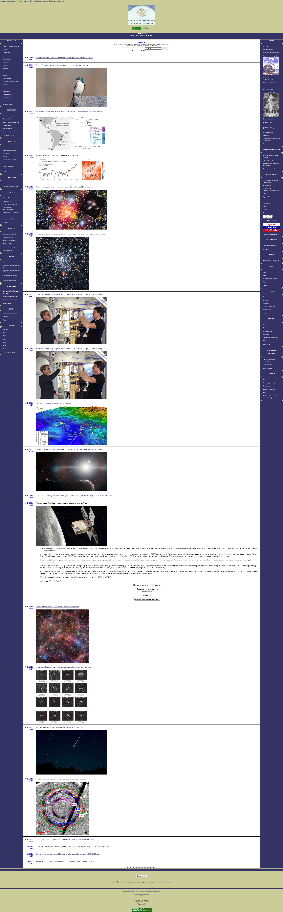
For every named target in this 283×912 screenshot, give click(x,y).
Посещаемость (267, 331)
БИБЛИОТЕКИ (271, 240)
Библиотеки (266, 344)
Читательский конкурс (10, 300)
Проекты (265, 328)
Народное (266, 282)
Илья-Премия (7, 303)
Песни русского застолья (270, 278)
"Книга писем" (7, 125)
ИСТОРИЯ (11, 192)
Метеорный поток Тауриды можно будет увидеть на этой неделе (60, 727)
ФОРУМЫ (11, 228)
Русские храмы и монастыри (8, 167)
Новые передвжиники (9, 150)
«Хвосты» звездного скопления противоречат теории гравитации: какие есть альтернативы (70, 234)
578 (149, 867)
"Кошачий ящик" (8, 128)
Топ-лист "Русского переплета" (269, 360)
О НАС (271, 291)
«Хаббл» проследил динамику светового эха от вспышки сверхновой (62, 779)
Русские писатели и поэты (271, 337)
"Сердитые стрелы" (9, 135)
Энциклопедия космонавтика (267, 123)
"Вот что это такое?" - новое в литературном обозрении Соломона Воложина (65, 839)
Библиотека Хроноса (269, 245)
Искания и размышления (10, 81)
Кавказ (5, 65)
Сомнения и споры (8, 88)
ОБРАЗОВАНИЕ (271, 174)
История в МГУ (7, 201)
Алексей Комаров (144, 901)
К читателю (6, 52)
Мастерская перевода (9, 280)
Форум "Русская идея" (9, 240)
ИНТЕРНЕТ (272, 354)
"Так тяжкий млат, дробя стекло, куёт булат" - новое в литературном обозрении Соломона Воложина (74, 496)
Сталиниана (6, 222)
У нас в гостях (7, 94)
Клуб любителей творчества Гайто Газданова (11, 271)
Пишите (26, 1)
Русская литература (269, 213)
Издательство (7, 97)
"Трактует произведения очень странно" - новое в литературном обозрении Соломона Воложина (72, 847)
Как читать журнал (269, 306)
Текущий (5, 329)
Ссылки (146, 891)
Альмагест (6, 216)
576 (143, 867)
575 (140, 867)
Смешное (266, 285)
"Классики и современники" (11, 116)
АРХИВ (11, 325)
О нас (19, 1)
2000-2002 (271, 92)
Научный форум (8, 237)
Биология (266, 193)
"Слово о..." (6, 119)
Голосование (43, 1)
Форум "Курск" (7, 243)
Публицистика (7, 59)
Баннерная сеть (267, 364)
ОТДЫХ (271, 266)
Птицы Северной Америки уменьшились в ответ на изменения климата (63, 65)
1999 (4, 345)
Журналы (266, 334)
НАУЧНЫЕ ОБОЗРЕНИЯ (271, 149)
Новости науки (267, 386)
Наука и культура (268, 89)
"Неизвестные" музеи (9, 159)
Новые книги (7, 91)
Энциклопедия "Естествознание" (268, 128)
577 (146, 867)
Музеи (265, 272)
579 (152, 867)
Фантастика (6, 316)
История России (8, 198)
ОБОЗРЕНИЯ (11, 110)
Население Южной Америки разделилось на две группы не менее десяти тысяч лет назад (69, 111)
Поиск (265, 325)
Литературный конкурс (10, 296)
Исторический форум (9, 247)
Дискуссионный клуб (9, 234)
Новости (33, 1)
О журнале (266, 303)
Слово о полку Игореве (10, 204)
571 (128, 867)
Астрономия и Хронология (11, 212)
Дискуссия (61, 1)
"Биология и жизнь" (269, 169)
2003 (4, 332)
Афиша (5, 49)
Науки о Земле (267, 197)
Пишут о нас (267, 309)
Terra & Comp (55, 581)
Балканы (5, 68)
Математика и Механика (270, 200)
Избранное (266, 341)
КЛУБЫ (11, 256)
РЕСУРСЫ (271, 319)
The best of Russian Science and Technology (271, 397)
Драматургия (7, 78)
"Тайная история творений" (11, 122)
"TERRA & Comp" (268, 160)
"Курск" (5, 62)
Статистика (151, 891)
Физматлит (266, 135)
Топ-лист (52, 1)
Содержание (11, 1)
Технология (266, 203)
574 (137, 867)
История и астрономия (270, 83)
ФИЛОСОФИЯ (11, 177)
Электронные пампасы (10, 313)
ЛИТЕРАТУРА (11, 40)
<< (125, 867)
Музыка (5, 156)
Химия (265, 209)
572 (131, 867)
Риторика (5, 163)
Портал (3, 1)
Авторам (265, 300)
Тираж (265, 313)
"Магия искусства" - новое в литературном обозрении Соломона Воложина (64, 58)
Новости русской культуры (11, 46)
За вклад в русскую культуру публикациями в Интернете (11, 291)
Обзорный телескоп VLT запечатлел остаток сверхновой (57, 607)
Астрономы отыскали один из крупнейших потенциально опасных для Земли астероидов (70, 449)
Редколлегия (266, 297)
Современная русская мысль (11, 183)
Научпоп (265, 249)
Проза (4, 72)
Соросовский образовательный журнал (271, 189)
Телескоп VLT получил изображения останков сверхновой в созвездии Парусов (66, 861)
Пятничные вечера (8, 262)
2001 (4, 339)
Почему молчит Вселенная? (271, 52)
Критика (5, 85)
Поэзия (5, 75)
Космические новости (269, 119)
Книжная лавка (7, 101)
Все (264, 379)
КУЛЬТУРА (11, 141)
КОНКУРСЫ (11, 286)
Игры (264, 275)
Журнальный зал (8, 104)
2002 (4, 336)
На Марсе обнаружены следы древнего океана (53, 403)
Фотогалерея (7, 153)
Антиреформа (267, 185)
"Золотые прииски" (8, 132)
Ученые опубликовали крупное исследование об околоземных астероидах (64, 667)
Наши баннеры (267, 368)
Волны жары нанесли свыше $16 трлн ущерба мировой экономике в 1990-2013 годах (68, 854)
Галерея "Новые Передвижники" (141, 894)
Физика (265, 206)
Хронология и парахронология (8, 208)
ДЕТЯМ (11, 309)
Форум (5, 320)
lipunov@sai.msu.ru (164, 882)
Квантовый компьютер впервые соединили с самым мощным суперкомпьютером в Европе (70, 294)
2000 (4, 342)
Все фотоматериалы (9, 352)
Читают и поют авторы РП (271, 260)
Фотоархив (6, 349)
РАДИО (271, 255)
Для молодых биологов (271, 234)
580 (155, 867)
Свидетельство (138, 44)
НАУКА (271, 40)
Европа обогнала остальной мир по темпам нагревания (57, 155)
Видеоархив (6, 171)
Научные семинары (269, 144)
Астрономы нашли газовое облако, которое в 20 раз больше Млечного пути (64, 187)
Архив (142, 891)
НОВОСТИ (271, 374)
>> (158, 867)
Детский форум (7, 250)
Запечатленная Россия (9, 219)
